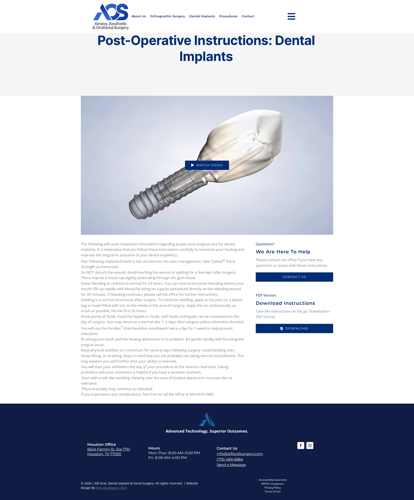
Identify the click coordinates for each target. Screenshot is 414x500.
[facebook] (300, 445)
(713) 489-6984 (230, 459)
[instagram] (309, 445)
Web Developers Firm (111, 488)
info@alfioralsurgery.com (240, 454)
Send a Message (231, 465)
